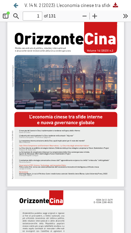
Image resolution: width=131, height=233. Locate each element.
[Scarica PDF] (115, 5)
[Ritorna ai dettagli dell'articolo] (15, 5)
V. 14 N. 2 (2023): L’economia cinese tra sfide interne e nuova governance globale (72, 5)
